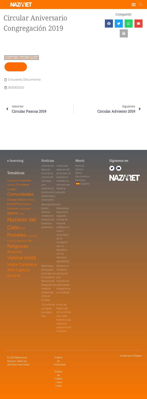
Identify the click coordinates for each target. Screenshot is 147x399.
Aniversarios (12, 180)
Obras (78, 172)
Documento (32, 79)
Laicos (22, 213)
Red (30, 241)
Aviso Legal (59, 383)
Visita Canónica (22, 264)
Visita (30, 257)
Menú (79, 160)
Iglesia (12, 213)
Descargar (16, 67)
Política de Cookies (58, 375)
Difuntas (31, 200)
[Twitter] (111, 168)
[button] (133, 4)
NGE (23, 228)
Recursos (22, 241)
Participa (80, 180)
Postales (16, 235)
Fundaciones (25, 209)
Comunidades (20, 194)
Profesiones (31, 236)
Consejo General (16, 199)
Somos (79, 169)
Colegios (12, 189)
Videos (15, 258)
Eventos (27, 204)
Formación (12, 208)
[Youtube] (118, 168)
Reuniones (14, 252)
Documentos (82, 176)
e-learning (15, 160)
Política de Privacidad (59, 361)
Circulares (15, 79)
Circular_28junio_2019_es (22, 58)
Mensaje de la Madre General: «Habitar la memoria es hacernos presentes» (48, 216)
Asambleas (25, 180)
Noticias (79, 165)
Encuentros (14, 204)
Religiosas (17, 246)
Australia (11, 185)
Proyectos (11, 241)
